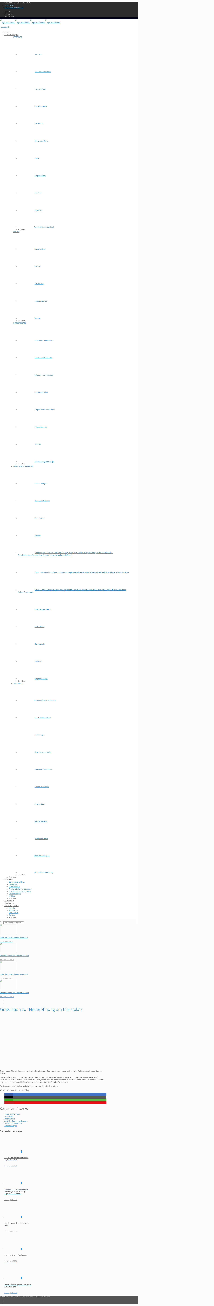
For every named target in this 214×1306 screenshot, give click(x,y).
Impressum (8, 14)
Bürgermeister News (12, 1114)
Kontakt (7, 11)
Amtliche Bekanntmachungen (15, 1121)
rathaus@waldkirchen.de (13, 7)
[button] (8, 1094)
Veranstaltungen (10, 1125)
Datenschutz (9, 16)
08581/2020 (9, 5)
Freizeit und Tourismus (13, 1123)
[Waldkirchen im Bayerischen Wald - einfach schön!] (30, 22)
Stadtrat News (9, 1118)
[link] (25, 922)
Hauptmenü (4, 27)
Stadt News (8, 1116)
